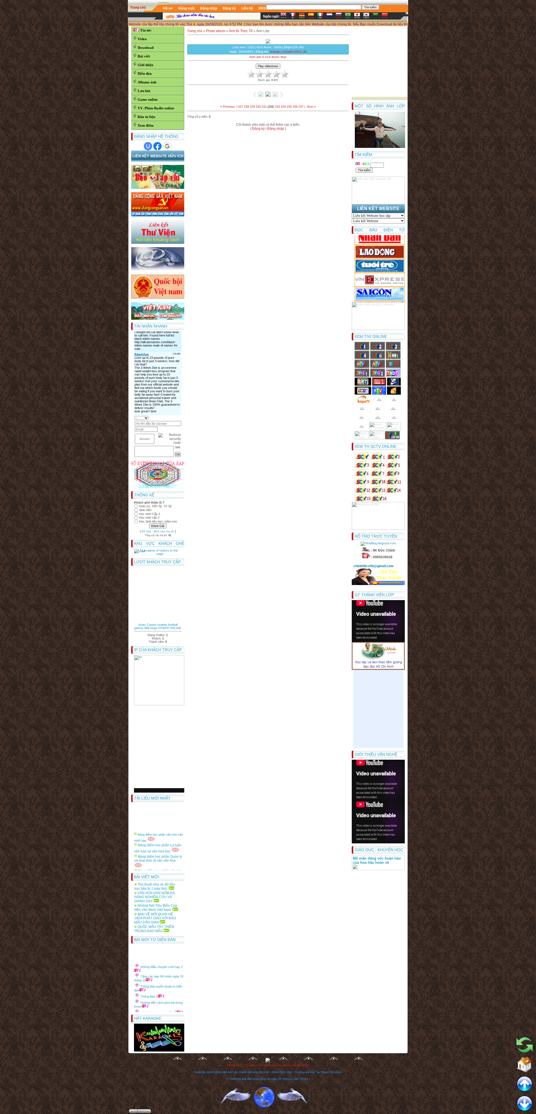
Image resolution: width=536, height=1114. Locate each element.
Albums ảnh (147, 82)
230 (258, 106)
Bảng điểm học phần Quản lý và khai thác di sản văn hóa (158, 847)
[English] (285, 16)
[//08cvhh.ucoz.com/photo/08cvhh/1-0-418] (380, 147)
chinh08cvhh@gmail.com (373, 566)
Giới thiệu (145, 65)
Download (146, 47)
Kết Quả (146, 531)
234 (283, 106)
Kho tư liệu (146, 117)
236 (295, 106)
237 (300, 106)
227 (240, 106)
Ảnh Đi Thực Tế (241, 31)
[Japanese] (358, 16)
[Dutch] (331, 16)
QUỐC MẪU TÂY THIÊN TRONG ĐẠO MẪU (154, 929)
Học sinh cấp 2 (149, 517)
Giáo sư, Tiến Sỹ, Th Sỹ (155, 506)
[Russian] (340, 16)
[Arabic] (377, 16)
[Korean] (367, 16)
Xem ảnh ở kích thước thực (268, 57)
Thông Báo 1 (149, 985)
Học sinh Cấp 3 (149, 514)
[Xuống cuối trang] (524, 1104)
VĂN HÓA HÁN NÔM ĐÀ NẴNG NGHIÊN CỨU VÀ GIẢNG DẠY (154, 897)
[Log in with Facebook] (157, 146)
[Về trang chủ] (524, 1063)
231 (264, 106)
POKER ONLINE (169, 628)
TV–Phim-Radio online (156, 108)
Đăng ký (258, 129)
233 (277, 106)
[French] (294, 16)
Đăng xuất (281, 1065)
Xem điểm (146, 125)
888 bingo (150, 628)
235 (289, 106)
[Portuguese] (349, 16)
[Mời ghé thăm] (524, 1043)
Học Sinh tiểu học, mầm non (158, 521)
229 (252, 106)
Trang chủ (138, 7)
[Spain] (312, 16)
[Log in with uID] (148, 146)
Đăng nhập (275, 129)
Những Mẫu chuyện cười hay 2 (161, 955)
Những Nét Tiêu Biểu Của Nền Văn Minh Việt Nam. (155, 908)
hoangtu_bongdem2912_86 (288, 51)
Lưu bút (144, 91)
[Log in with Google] (167, 146)
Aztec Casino (147, 624)
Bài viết (144, 56)
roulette (162, 624)
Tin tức (146, 30)
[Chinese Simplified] (386, 16)
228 (246, 106)
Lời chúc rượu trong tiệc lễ (158, 1001)
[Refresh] (179, 418)
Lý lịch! (249, 1065)
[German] (303, 16)
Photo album (215, 31)
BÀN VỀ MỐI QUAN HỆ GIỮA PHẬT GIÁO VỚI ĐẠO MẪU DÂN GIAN (155, 918)
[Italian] (321, 16)
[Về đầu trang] (524, 1084)
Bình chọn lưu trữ (164, 531)
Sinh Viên (145, 510)
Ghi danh (264, 1065)
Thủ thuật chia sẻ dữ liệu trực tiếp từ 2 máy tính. (154, 886)
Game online (148, 99)
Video (142, 39)
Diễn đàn (145, 73)
